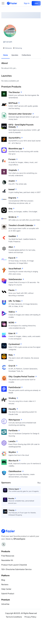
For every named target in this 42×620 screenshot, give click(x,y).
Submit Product (7, 593)
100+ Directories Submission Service (16, 569)
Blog (3, 580)
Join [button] (36, 3)
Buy (39, 483)
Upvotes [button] (14, 55)
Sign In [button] (26, 3)
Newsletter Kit (7, 560)
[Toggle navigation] (4, 3)
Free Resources (7, 556)
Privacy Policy (30, 617)
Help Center (6, 589)
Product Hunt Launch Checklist (14, 565)
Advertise (5, 604)
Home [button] (5, 55)
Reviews (4, 584)
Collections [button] (26, 55)
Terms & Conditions (14, 617)
